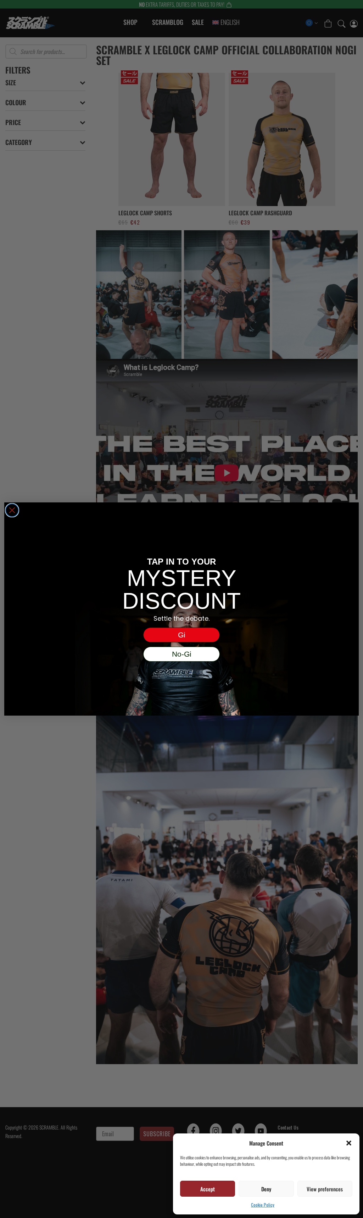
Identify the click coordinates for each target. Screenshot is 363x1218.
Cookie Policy (262, 1205)
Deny (266, 1189)
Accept (207, 1189)
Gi (181, 635)
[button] (348, 1143)
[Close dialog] (12, 510)
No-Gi (181, 654)
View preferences (325, 1189)
